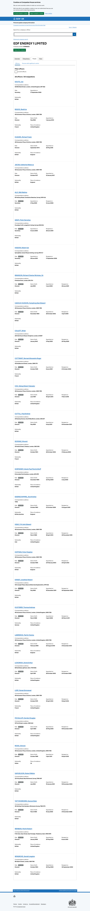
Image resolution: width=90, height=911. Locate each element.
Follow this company (19, 50)
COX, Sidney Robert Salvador (25, 386)
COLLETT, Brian (20, 331)
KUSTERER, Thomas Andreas (25, 607)
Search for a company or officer (21, 30)
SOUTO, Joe (19, 82)
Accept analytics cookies (21, 13)
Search (74, 34)
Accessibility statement (34, 904)
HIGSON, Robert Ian (22, 248)
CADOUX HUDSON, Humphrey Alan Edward (30, 303)
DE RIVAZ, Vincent (21, 441)
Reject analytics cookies (36, 13)
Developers (43, 904)
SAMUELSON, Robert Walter (25, 773)
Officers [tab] (17, 63)
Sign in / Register (73, 27)
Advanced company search (20, 39)
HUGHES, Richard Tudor (23, 137)
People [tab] (34, 58)
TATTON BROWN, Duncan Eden (26, 801)
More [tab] (40, 58)
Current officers (22, 71)
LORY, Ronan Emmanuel (23, 690)
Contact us (25, 904)
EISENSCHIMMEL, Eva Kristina (25, 497)
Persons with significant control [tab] (30, 63)
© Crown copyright (72, 907)
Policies (15, 904)
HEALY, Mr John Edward (23, 524)
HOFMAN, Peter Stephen (23, 552)
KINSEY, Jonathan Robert (24, 580)
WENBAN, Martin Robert (23, 829)
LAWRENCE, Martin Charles (24, 635)
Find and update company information (24, 22)
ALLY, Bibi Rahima (21, 192)
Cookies (20, 904)
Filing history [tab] (26, 58)
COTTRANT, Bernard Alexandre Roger (28, 358)
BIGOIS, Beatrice (21, 109)
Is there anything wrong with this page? (68, 890)
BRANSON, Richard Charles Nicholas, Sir (29, 275)
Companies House (21, 906)
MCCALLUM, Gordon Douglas (25, 718)
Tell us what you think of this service (21, 890)
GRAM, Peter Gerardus (23, 220)
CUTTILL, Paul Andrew (22, 414)
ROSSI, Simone (20, 746)
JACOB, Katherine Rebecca (24, 165)
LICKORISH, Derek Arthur (24, 663)
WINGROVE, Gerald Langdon (25, 856)
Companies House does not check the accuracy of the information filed (29, 25)
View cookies (48, 13)
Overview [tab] (17, 58)
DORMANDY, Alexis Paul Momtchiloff (28, 469)
